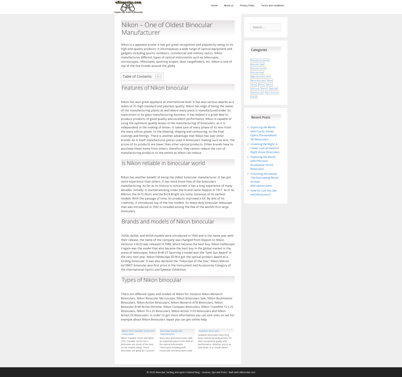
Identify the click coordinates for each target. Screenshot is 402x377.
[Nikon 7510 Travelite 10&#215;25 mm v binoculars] (140, 340)
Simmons (255, 89)
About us (229, 5)
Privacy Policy (247, 5)
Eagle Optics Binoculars (260, 76)
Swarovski (273, 89)
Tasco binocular (272, 93)
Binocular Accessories (260, 60)
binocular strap (257, 72)
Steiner (264, 89)
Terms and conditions (272, 5)
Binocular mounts (258, 68)
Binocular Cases (257, 64)
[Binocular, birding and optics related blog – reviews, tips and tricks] (129, 7)
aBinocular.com (247, 372)
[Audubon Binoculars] (217, 339)
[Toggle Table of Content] (156, 76)
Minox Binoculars (258, 80)
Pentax (261, 84)
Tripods (254, 97)
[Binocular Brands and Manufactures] (179, 340)
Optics (253, 84)
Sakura (269, 84)
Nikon (270, 80)
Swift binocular (257, 93)
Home (214, 5)
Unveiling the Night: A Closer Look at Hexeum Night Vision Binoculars (265, 148)
